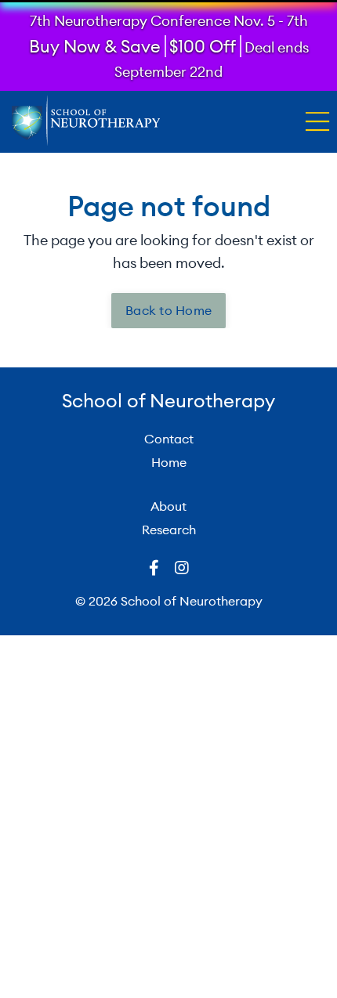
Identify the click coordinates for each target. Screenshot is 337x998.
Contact (169, 439)
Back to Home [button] (168, 310)
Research (169, 529)
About (168, 506)
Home (169, 462)
